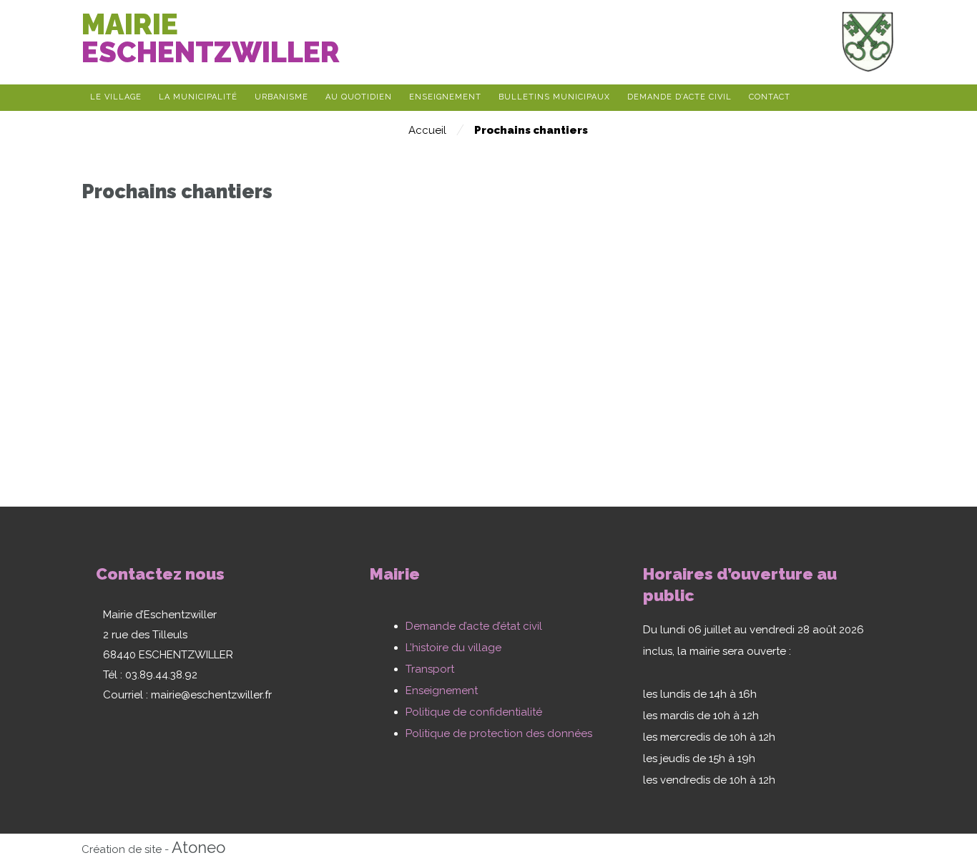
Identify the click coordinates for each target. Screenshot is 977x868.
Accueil (427, 130)
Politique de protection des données (499, 733)
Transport (430, 669)
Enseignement (442, 690)
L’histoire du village (453, 647)
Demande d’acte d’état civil (474, 626)
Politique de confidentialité (474, 712)
